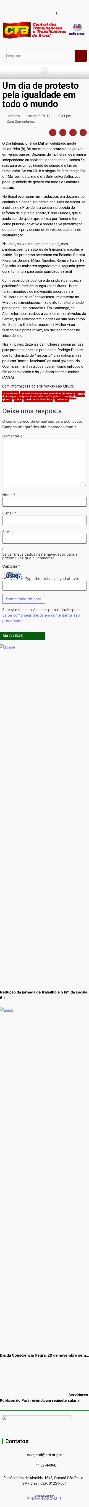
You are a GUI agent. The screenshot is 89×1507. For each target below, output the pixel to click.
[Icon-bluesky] (56, 13)
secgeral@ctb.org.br (44, 1454)
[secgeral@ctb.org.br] (44, 1448)
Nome (9, 495)
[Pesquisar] (81, 56)
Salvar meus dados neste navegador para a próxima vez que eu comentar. (39, 556)
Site (5, 532)
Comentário (12, 436)
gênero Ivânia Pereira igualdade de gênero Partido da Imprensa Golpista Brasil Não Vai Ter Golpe (43, 395)
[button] (44, 70)
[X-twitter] (64, 13)
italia (18, 399)
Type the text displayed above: (52, 578)
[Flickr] (48, 13)
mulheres (62, 399)
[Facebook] (24, 13)
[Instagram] (40, 13)
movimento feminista (38, 399)
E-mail (9, 513)
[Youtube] (32, 13)
